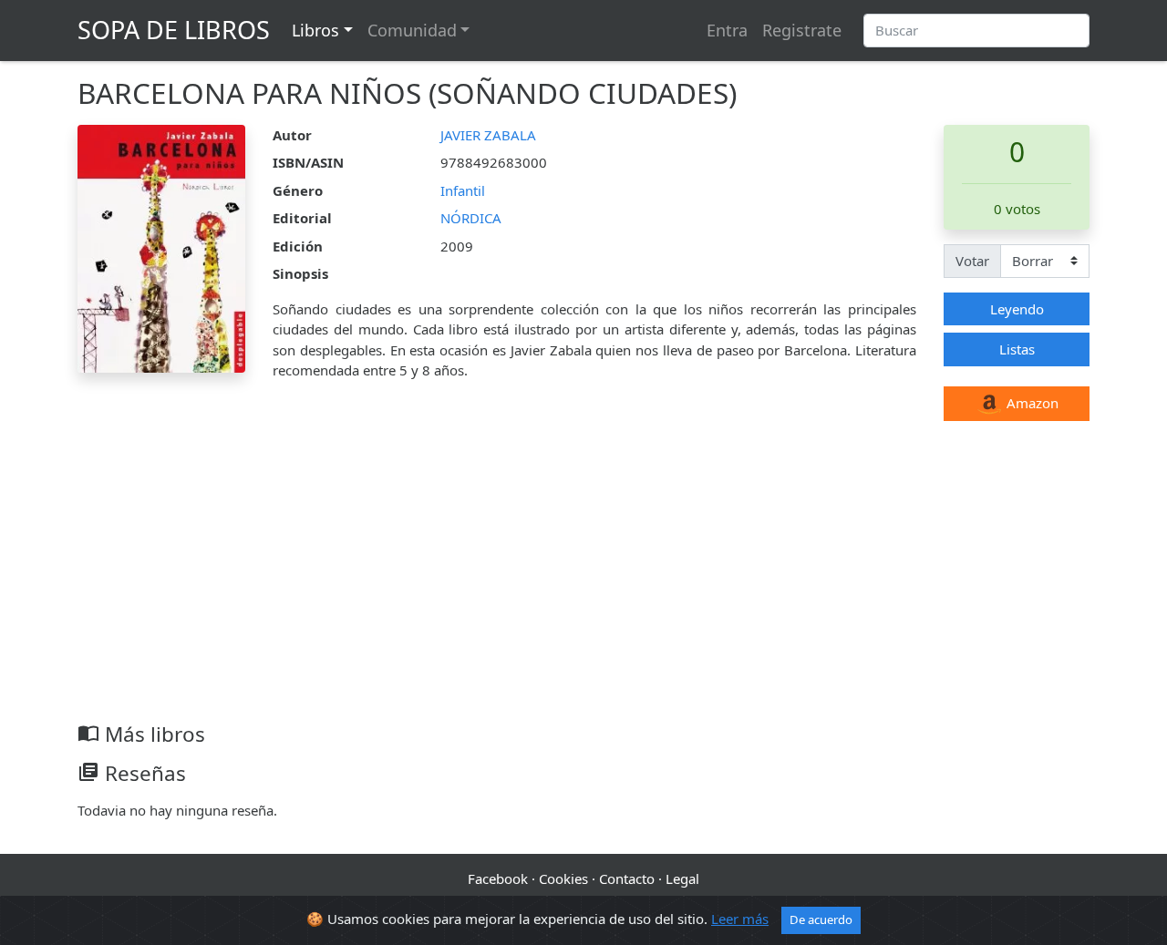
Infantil (462, 190)
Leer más (740, 918)
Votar (972, 261)
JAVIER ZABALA (488, 135)
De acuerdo (821, 919)
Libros (315, 30)
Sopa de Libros (173, 29)
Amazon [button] (1031, 403)
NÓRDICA (470, 218)
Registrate (802, 30)
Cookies (563, 878)
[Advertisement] (583, 585)
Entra (727, 30)
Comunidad (412, 30)
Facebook (498, 878)
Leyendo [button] (1017, 309)
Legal (682, 878)
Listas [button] (1017, 349)
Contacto (627, 878)
